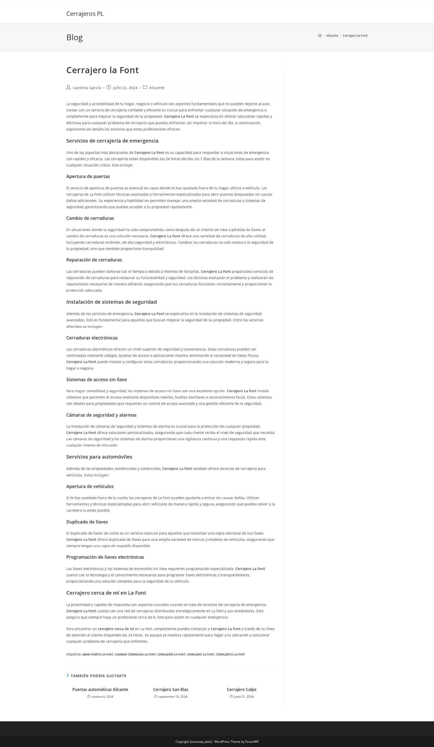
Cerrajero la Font (355, 35)
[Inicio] (319, 35)
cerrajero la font (200, 654)
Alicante (156, 87)
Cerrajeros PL (84, 13)
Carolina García (87, 87)
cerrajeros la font (230, 654)
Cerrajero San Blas (170, 689)
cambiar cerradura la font (135, 654)
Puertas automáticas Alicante (100, 689)
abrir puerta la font (97, 654)
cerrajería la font (171, 654)
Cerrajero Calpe (241, 689)
